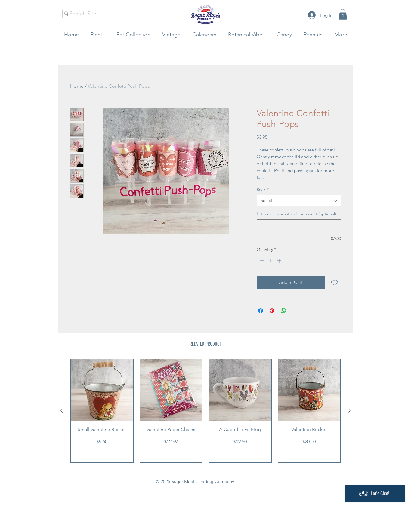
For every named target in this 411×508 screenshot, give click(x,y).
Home (77, 86)
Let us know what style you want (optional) (296, 214)
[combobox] (299, 200)
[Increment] (279, 260)
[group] (205, 411)
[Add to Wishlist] (334, 282)
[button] (342, 14)
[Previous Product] (61, 410)
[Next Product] (349, 410)
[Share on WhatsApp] (283, 310)
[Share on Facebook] (260, 310)
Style (263, 189)
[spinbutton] (270, 260)
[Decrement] (261, 260)
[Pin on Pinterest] (272, 310)
